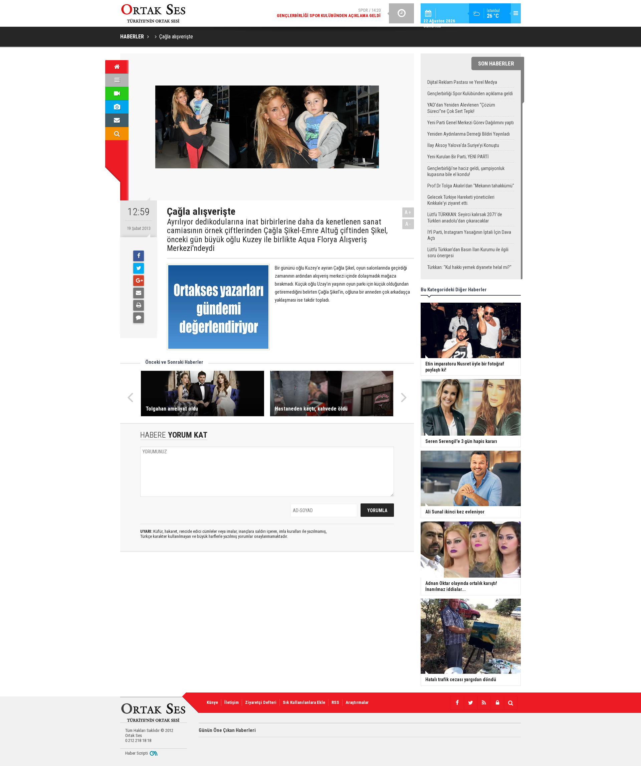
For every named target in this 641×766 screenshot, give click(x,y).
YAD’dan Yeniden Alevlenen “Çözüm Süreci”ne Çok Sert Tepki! (461, 108)
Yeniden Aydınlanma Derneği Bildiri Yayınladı (468, 134)
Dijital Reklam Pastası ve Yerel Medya (462, 82)
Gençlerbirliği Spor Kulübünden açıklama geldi (470, 93)
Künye (212, 702)
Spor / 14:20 (329, 13)
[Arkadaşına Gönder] (138, 293)
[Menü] (117, 80)
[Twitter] (138, 268)
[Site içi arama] (117, 133)
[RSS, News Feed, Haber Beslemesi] (483, 703)
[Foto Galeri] (117, 107)
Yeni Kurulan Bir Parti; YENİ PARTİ (458, 156)
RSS (335, 702)
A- (408, 224)
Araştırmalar (357, 702)
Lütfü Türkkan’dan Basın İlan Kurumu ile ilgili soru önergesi (467, 252)
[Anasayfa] (117, 66)
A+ (408, 212)
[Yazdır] (138, 305)
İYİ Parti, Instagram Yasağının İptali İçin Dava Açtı (469, 235)
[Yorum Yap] (138, 317)
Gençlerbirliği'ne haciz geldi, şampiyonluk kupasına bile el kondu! (465, 171)
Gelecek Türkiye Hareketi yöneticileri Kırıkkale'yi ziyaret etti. (460, 200)
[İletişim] (117, 120)
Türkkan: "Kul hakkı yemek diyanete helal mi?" (469, 267)
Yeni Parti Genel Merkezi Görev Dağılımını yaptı (470, 122)
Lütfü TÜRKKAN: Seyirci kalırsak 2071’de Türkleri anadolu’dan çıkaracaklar (464, 217)
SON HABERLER (496, 63)
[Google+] (138, 280)
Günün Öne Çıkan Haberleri (227, 730)
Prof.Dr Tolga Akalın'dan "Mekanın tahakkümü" (470, 185)
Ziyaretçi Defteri (260, 702)
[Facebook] (138, 256)
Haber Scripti (136, 753)
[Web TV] (117, 93)
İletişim (231, 702)
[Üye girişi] (497, 703)
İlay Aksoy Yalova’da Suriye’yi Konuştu (463, 145)
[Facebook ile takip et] (457, 703)
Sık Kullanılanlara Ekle (304, 702)
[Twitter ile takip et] (470, 703)
